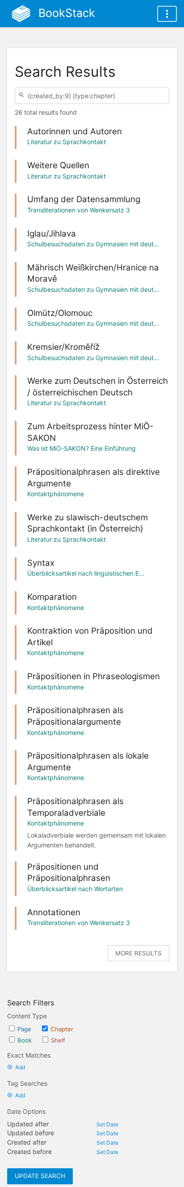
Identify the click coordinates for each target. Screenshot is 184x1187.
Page (24, 1029)
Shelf (58, 1040)
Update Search (40, 1175)
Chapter (61, 1029)
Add (20, 1067)
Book (24, 1040)
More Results (138, 953)
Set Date (107, 1124)
